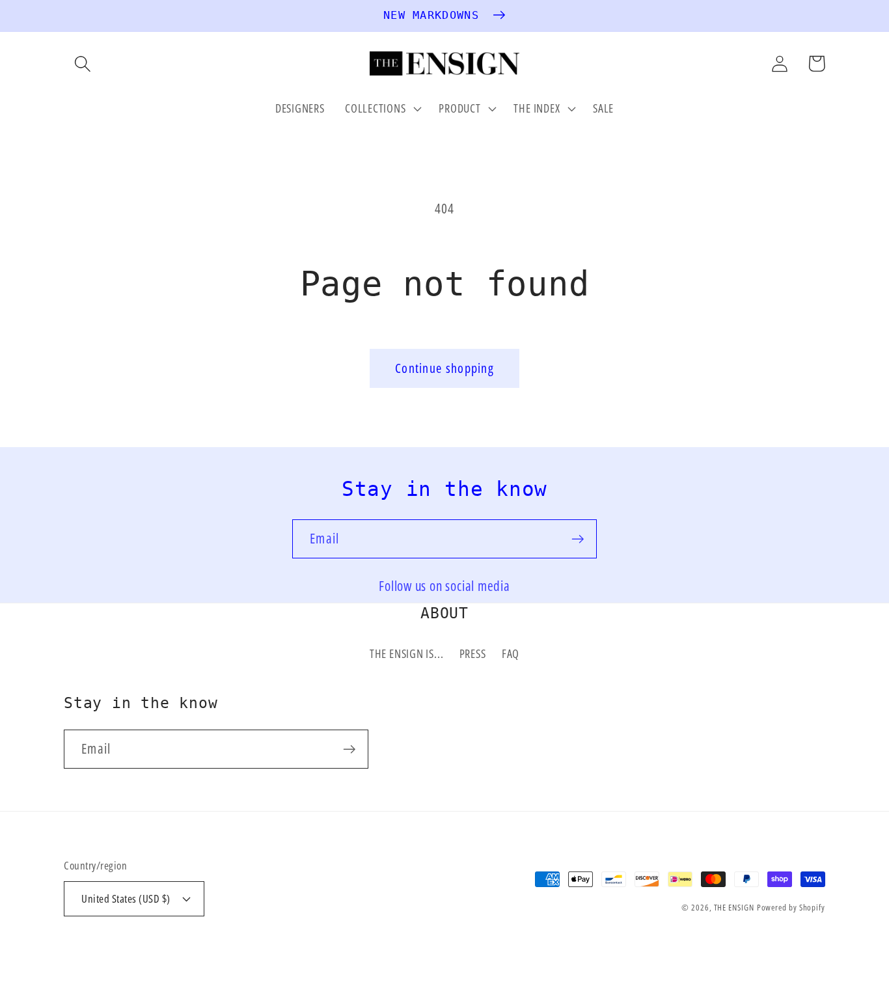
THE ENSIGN (734, 907)
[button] (82, 63)
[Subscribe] (577, 539)
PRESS (472, 653)
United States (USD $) (126, 898)
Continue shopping (444, 368)
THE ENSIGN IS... (406, 653)
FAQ (510, 653)
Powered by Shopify (791, 907)
